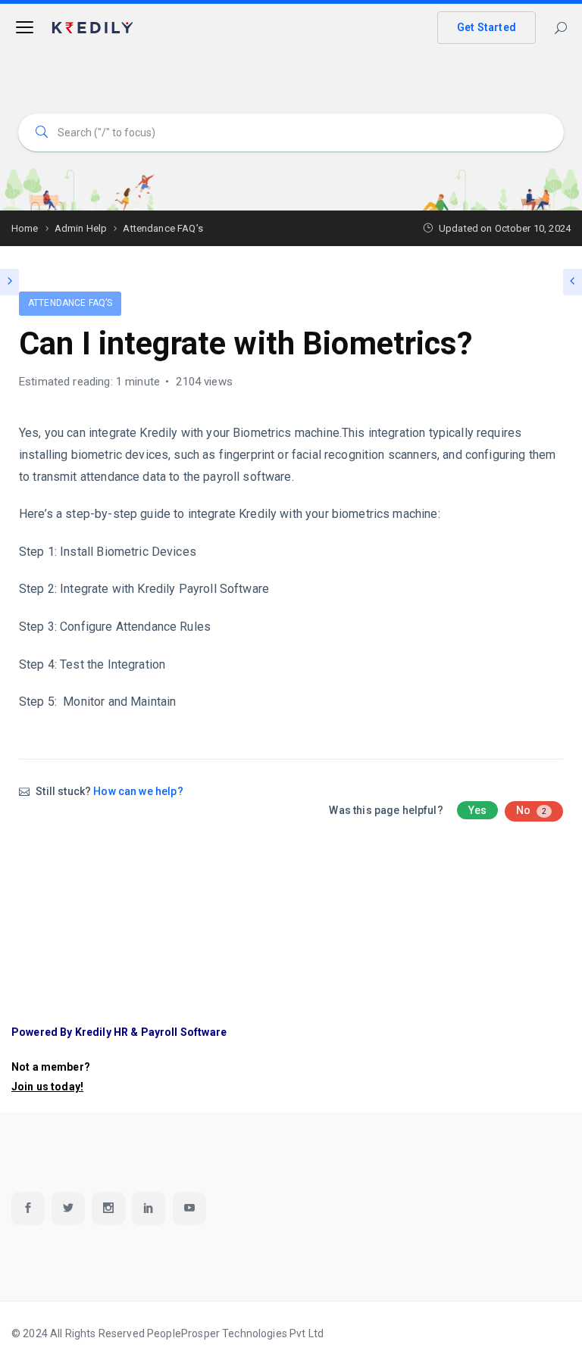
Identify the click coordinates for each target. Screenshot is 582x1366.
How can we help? (138, 791)
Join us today (45, 1087)
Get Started (486, 27)
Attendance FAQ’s (70, 303)
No (531, 810)
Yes (477, 810)
